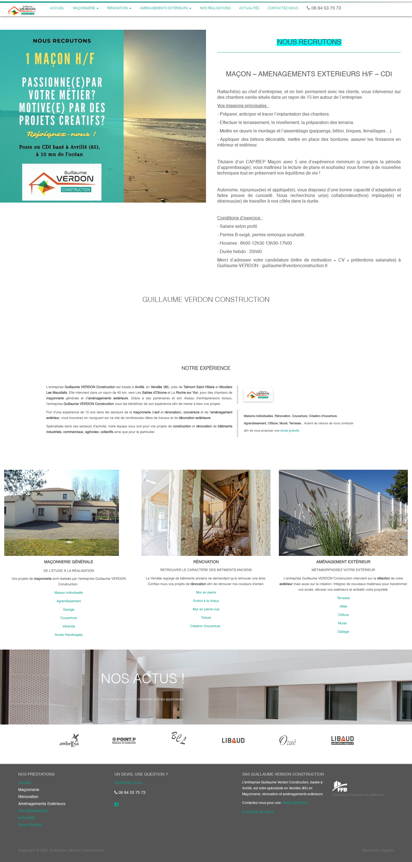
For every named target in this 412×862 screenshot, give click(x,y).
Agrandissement (69, 601)
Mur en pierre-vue (206, 609)
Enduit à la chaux (206, 601)
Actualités (26, 818)
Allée (343, 606)
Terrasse (343, 598)
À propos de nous (258, 812)
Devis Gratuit (29, 825)
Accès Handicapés (68, 635)
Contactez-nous (128, 783)
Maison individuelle (68, 593)
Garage (68, 609)
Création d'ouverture (205, 626)
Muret (343, 623)
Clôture (343, 615)
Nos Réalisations (33, 811)
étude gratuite (289, 430)
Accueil (24, 783)
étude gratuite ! (295, 803)
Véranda (68, 626)
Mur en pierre (206, 592)
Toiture (206, 618)
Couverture (68, 618)
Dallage (343, 632)
